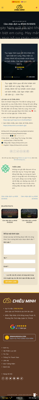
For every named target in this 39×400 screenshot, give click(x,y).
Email (6, 266)
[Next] (37, 217)
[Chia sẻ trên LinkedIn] (27, 151)
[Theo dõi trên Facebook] (3, 378)
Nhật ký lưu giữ (17, 21)
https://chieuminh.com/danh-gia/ (15, 125)
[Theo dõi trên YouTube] (17, 378)
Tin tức (24, 21)
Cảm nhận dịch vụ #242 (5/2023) (9, 221)
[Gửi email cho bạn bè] (21, 151)
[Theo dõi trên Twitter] (10, 378)
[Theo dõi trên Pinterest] (14, 378)
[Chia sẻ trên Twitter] (17, 151)
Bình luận (7, 242)
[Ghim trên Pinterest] (24, 151)
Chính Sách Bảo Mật (25, 394)
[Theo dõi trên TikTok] (21, 378)
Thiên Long (27, 28)
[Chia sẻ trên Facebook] (14, 151)
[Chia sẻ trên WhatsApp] (11, 151)
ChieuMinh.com (12, 394)
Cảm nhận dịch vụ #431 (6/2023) (29, 221)
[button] (2, 7)
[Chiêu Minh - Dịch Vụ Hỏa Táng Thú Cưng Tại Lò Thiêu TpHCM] (19, 7)
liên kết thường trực (19, 159)
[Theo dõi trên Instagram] (6, 378)
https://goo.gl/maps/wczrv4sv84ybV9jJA (17, 120)
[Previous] (2, 217)
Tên (5, 258)
